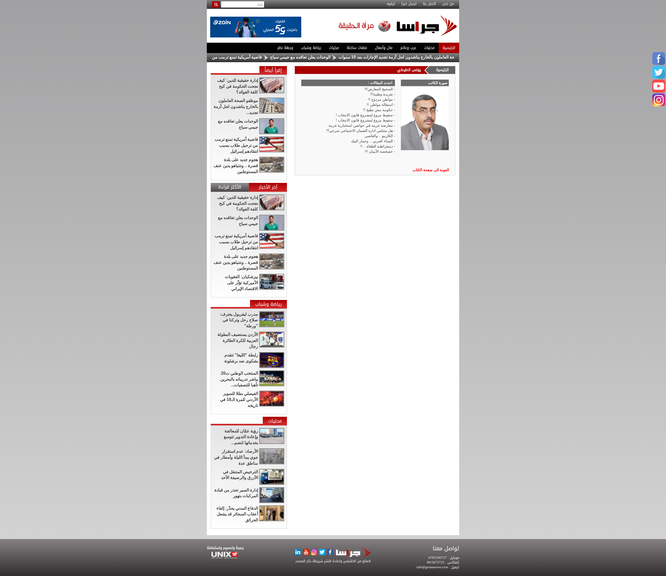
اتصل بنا (429, 4)
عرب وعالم (408, 47)
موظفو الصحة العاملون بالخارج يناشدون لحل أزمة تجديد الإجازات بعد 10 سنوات (423, 57)
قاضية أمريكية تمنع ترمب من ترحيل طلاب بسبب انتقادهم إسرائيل (223, 57)
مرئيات (334, 47)
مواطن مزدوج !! (380, 99)
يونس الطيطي (409, 69)
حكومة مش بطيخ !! (378, 110)
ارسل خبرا (409, 4)
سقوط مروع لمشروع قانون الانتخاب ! (364, 115)
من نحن (448, 4)
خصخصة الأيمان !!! (379, 151)
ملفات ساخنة (357, 47)
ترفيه (391, 4)
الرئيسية (449, 47)
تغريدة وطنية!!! (381, 94)
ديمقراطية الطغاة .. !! (376, 146)
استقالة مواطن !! (380, 105)
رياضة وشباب (311, 47)
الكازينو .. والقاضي (379, 136)
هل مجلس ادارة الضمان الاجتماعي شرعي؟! (359, 131)
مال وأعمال (384, 47)
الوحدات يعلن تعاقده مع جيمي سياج (318, 57)
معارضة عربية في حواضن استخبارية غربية (361, 125)
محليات (429, 47)
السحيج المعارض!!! (378, 89)
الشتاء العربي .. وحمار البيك (372, 141)
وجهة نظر (285, 47)
